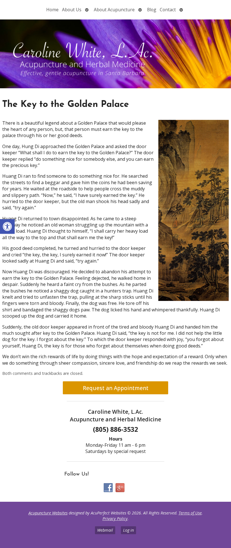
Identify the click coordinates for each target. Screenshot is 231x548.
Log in (128, 530)
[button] (7, 226)
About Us (71, 9)
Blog (151, 9)
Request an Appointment (115, 388)
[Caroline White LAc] (115, 54)
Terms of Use (190, 513)
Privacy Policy (115, 518)
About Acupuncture (114, 9)
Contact (168, 9)
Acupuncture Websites (48, 513)
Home (52, 9)
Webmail (105, 530)
